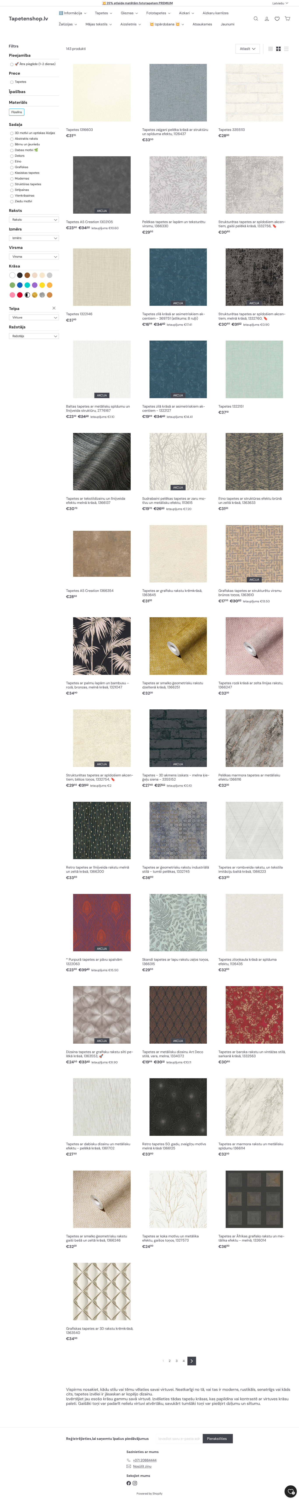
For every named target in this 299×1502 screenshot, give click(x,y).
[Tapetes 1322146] (102, 284)
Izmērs (15, 229)
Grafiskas (21, 167)
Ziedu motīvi (23, 201)
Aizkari (185, 13)
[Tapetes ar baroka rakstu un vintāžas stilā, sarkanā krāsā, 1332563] (254, 1024)
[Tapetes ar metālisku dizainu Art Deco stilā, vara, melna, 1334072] (178, 1024)
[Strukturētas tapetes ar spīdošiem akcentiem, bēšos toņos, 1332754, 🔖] (102, 747)
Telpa (14, 308)
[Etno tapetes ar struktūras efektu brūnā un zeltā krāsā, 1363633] (254, 471)
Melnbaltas (27, 295)
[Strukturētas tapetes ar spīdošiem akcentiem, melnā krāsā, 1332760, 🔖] (254, 286)
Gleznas (127, 13)
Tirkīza (27, 285)
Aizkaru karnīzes (216, 13)
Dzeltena (42, 285)
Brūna (27, 275)
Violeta (35, 285)
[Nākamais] (191, 1361)
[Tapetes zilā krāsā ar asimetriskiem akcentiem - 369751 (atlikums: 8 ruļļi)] (178, 286)
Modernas (21, 179)
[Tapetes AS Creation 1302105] (102, 192)
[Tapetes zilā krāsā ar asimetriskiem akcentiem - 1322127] (178, 378)
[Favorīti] (277, 19)
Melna (20, 275)
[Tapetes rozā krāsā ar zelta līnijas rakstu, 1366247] (254, 655)
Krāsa (14, 266)
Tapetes (102, 13)
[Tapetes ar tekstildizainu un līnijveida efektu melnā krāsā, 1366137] (102, 471)
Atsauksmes (202, 24)
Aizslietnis (128, 24)
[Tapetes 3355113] (254, 100)
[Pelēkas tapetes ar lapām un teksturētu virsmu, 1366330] (178, 194)
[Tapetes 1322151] (254, 376)
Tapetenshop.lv (28, 19)
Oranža (50, 285)
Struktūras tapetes (27, 184)
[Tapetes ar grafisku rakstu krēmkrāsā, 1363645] (178, 563)
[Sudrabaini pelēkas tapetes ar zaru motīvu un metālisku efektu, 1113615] (178, 471)
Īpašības (17, 92)
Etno (17, 162)
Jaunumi (227, 24)
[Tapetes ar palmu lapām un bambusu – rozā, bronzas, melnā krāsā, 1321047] (102, 655)
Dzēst (54, 308)
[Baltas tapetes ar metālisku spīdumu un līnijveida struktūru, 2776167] (102, 378)
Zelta (35, 295)
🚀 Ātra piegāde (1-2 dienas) (34, 64)
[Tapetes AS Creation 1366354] (102, 561)
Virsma (16, 247)
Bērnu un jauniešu (27, 144)
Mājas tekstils (97, 24)
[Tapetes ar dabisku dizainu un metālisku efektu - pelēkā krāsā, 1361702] (102, 1116)
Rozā (13, 295)
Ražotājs (17, 327)
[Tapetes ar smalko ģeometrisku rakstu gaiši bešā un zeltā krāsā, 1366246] (102, 1208)
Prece (14, 73)
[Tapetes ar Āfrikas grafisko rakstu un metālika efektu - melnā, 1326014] (254, 1208)
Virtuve (17, 318)
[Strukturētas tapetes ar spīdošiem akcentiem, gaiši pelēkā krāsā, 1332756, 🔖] (254, 194)
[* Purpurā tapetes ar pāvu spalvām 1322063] (102, 932)
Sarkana (20, 295)
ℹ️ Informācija (71, 13)
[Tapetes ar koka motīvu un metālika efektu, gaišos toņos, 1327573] (178, 1208)
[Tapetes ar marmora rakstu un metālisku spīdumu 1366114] (254, 1116)
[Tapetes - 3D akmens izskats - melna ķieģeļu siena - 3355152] (178, 747)
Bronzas (50, 295)
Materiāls (18, 102)
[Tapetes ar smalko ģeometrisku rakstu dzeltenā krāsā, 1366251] (178, 655)
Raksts (15, 210)
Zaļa (13, 285)
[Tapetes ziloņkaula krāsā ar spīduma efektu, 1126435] (254, 932)
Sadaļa (15, 124)
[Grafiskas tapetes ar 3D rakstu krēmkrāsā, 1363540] (102, 1300)
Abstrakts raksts (26, 139)
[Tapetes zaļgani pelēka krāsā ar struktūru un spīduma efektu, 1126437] (178, 102)
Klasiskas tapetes (26, 173)
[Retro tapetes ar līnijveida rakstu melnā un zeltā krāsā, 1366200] (102, 840)
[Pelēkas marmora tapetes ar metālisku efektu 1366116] (254, 747)
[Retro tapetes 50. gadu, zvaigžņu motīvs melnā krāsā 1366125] (178, 1116)
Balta (13, 275)
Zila (20, 285)
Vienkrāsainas (24, 196)
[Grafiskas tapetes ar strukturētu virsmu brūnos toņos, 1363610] (254, 563)
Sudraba (42, 295)
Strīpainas (21, 190)
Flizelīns (16, 112)
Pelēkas (50, 275)
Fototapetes (156, 13)
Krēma (42, 275)
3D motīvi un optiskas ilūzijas (34, 133)
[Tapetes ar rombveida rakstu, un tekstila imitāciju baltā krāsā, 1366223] (254, 840)
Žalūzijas (66, 24)
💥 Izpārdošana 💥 (165, 24)
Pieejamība (20, 55)
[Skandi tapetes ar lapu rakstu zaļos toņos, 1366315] (178, 932)
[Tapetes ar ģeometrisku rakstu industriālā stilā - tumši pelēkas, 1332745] (178, 840)
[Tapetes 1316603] (102, 100)
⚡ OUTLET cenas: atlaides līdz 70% (137, 3)
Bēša (35, 275)
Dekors (19, 156)
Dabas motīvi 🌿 (26, 150)
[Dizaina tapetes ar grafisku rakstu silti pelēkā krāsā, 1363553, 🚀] (102, 1024)
